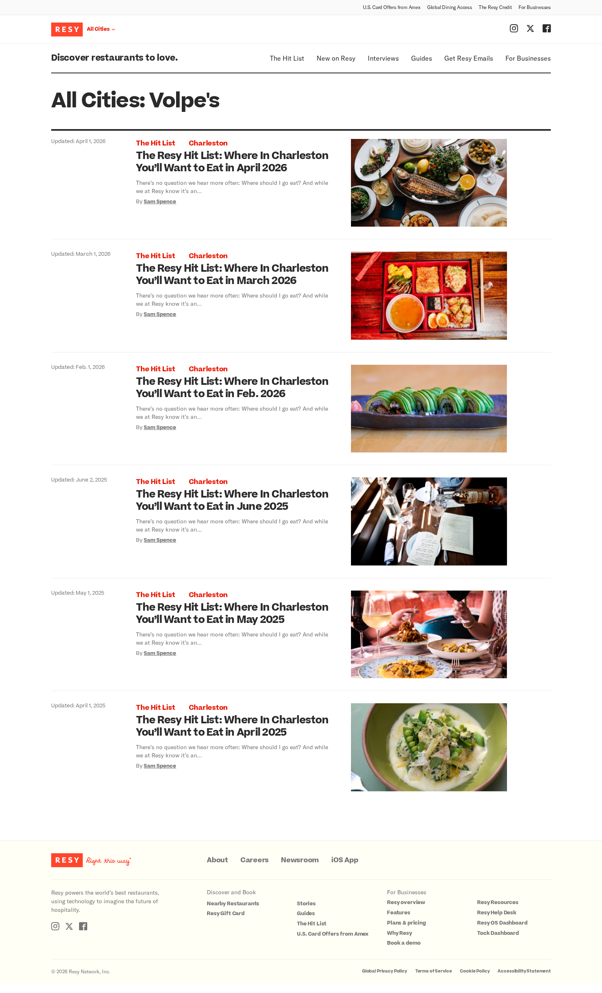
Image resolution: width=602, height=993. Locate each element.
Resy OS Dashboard (502, 923)
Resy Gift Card (225, 913)
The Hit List (287, 58)
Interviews (383, 58)
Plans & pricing (406, 923)
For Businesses (534, 7)
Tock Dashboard (498, 933)
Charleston (208, 143)
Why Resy (399, 933)
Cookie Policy (474, 971)
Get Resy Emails (468, 58)
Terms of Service (433, 971)
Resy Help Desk (496, 912)
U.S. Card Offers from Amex (392, 7)
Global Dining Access (449, 7)
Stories (306, 903)
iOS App (344, 860)
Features (398, 912)
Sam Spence (160, 201)
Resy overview (406, 902)
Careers (254, 860)
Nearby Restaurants (233, 903)
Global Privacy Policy (384, 971)
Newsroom (300, 860)
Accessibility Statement (524, 971)
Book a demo (403, 943)
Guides (421, 58)
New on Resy (336, 58)
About (217, 860)
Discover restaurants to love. (114, 58)
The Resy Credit (495, 7)
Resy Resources (497, 902)
